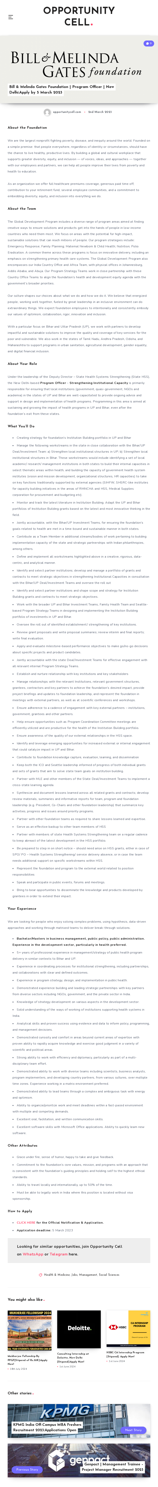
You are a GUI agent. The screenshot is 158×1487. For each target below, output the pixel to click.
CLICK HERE (26, 1223)
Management (88, 1275)
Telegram (59, 1254)
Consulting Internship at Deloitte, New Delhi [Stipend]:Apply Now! (73, 1358)
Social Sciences (109, 1275)
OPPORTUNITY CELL (79, 17)
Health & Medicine (57, 1275)
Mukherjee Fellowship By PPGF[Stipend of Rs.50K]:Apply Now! (27, 1360)
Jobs (74, 1275)
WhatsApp (33, 1254)
